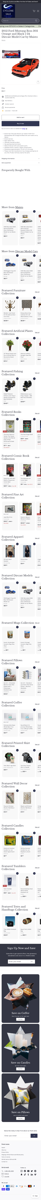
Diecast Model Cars (26, 251)
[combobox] (20, 21)
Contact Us (4, 1161)
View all (37, 292)
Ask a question (6, 163)
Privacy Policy (5, 1152)
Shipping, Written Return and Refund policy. (13, 1154)
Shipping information (8, 158)
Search (3, 1147)
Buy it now (20, 123)
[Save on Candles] (20, 1043)
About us (4, 1150)
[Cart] (34, 11)
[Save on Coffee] (20, 993)
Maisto (3, 40)
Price (3, 88)
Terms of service (6, 1157)
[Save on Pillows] (20, 1092)
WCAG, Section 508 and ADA (9, 1159)
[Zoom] (38, 81)
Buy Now (20, 1019)
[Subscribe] (31, 962)
